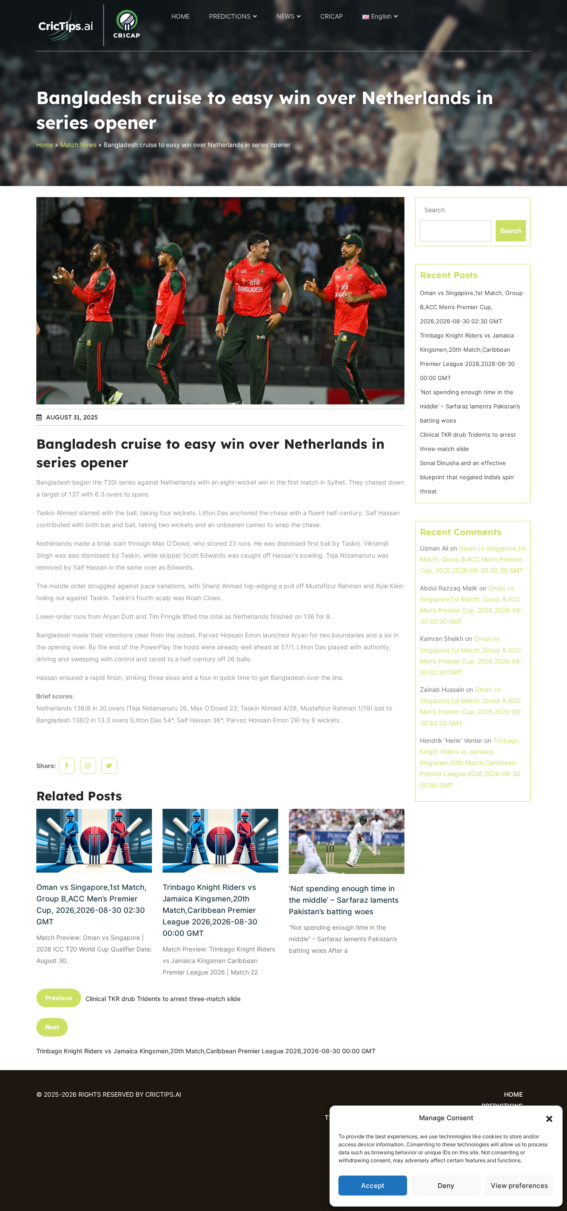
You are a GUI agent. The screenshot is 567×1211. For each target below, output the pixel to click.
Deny (446, 1185)
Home (44, 144)
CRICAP (331, 16)
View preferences (519, 1185)
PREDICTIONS (230, 16)
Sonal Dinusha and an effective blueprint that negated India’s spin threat (467, 477)
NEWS (285, 16)
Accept (372, 1185)
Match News (78, 144)
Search (434, 209)
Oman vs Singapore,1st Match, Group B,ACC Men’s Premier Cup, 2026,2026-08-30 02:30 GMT (91, 904)
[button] (549, 1118)
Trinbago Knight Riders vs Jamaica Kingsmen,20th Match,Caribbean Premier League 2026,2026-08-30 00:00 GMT (210, 910)
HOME (180, 16)
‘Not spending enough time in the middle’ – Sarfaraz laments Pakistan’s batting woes (344, 900)
